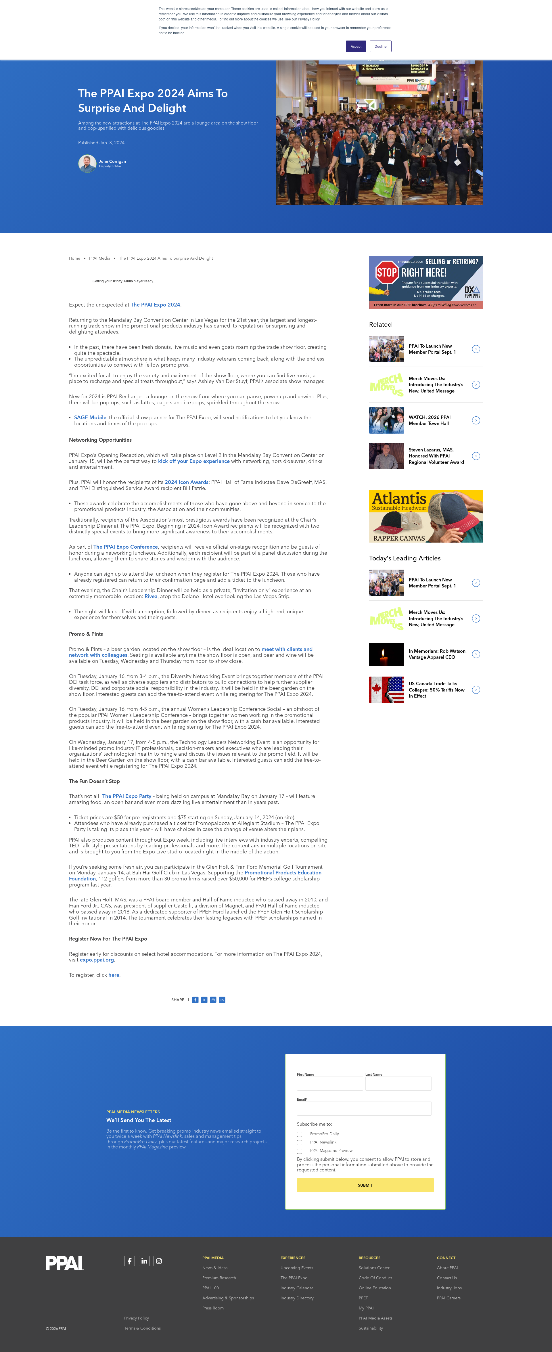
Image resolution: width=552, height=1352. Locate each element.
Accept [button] (356, 46)
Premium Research (219, 1277)
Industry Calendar (297, 1287)
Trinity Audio (122, 281)
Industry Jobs (449, 1287)
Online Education (375, 1287)
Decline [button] (381, 46)
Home (74, 258)
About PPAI (447, 1267)
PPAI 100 (210, 1287)
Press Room (213, 1308)
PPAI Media (99, 258)
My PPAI (366, 1308)
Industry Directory (297, 1298)
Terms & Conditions (142, 1328)
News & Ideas (214, 1267)
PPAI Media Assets (375, 1318)
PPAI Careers (449, 1298)
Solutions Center (374, 1267)
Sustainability (371, 1328)
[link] (386, 349)
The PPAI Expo (294, 1277)
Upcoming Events (297, 1267)
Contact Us (447, 1277)
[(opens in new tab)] (426, 307)
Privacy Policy (136, 1318)
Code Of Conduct (375, 1277)
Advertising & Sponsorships (228, 1298)
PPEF (363, 1298)
